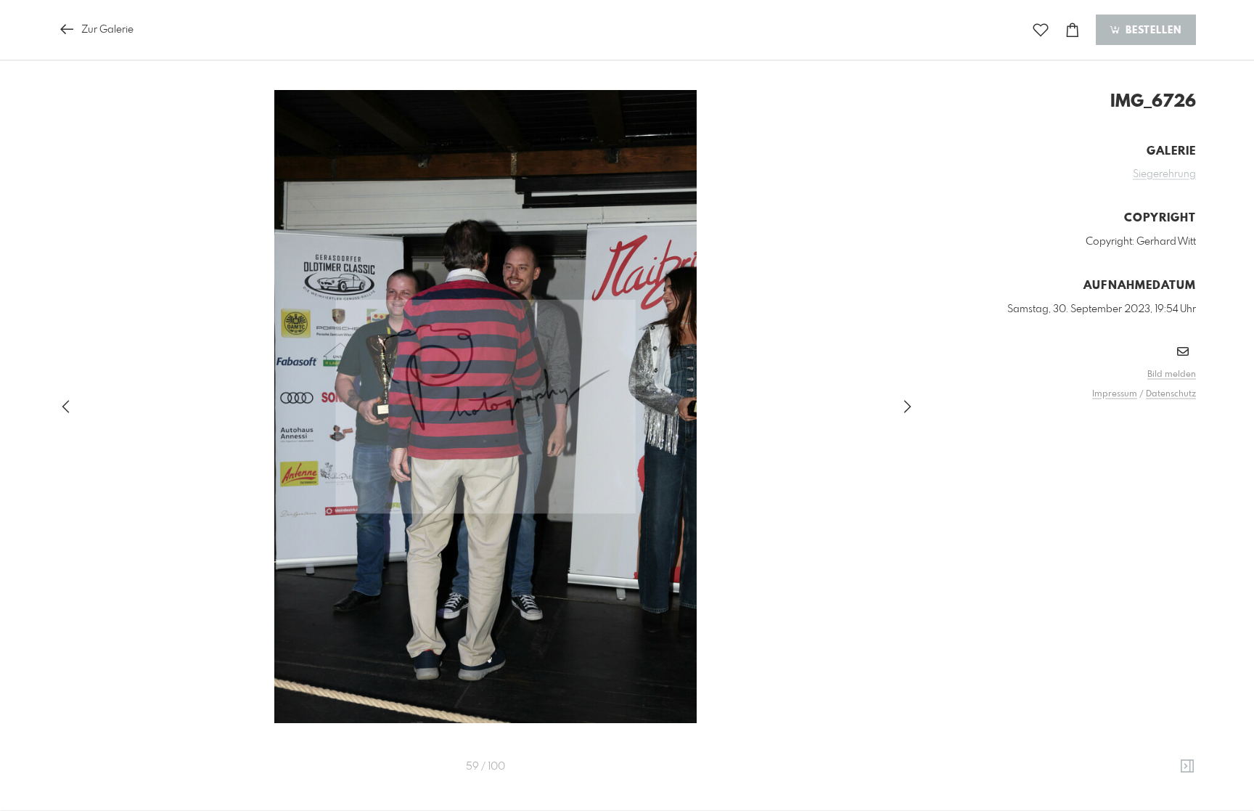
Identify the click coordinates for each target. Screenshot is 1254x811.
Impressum (1114, 394)
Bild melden (1171, 374)
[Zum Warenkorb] (1072, 30)
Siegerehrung (1164, 174)
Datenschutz (1171, 394)
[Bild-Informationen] (1187, 766)
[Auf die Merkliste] (1040, 30)
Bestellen (1151, 30)
